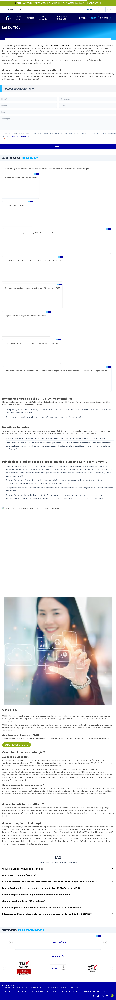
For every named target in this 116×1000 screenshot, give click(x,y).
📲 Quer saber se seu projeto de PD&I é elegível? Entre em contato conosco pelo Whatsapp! (56, 3)
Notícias (83, 18)
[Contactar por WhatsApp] (112, 995)
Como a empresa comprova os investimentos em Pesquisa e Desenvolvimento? (42, 907)
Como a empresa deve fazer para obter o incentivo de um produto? (37, 894)
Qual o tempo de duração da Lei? (19, 875)
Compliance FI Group (52, 991)
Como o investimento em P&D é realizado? (23, 900)
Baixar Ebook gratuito (16, 745)
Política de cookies (26, 991)
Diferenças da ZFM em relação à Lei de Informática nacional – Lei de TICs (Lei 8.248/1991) (47, 913)
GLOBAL (20, 9)
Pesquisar (90, 9)
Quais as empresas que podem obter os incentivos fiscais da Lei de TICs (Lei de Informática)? (49, 881)
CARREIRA (92, 18)
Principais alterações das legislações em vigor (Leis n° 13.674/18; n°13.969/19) (41, 888)
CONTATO (104, 18)
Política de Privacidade (19, 136)
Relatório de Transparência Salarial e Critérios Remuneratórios (83, 991)
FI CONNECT (10, 9)
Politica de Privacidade (10, 991)
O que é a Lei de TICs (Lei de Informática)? (23, 868)
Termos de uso (39, 991)
